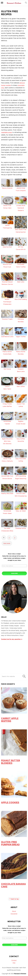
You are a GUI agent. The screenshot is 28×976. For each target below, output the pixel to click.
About (14, 911)
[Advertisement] (14, 656)
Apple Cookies (10, 802)
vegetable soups (6, 132)
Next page (6, 543)
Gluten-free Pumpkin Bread (10, 843)
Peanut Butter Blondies (10, 761)
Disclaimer (14, 913)
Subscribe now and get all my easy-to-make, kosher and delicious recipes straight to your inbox (14, 557)
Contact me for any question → (11, 639)
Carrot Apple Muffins (9, 719)
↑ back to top (14, 899)
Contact (14, 960)
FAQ (14, 963)
